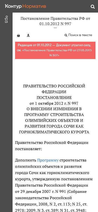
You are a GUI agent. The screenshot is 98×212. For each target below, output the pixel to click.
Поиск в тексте (80, 35)
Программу (48, 160)
